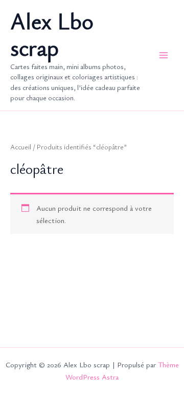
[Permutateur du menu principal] (163, 55)
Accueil (20, 146)
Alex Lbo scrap (52, 34)
